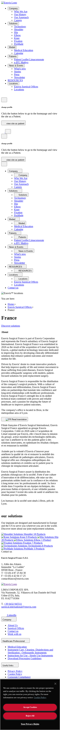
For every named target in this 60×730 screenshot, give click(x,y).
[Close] (55, 683)
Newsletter (19, 77)
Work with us (14, 634)
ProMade (18, 44)
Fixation (18, 41)
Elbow (17, 35)
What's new (20, 68)
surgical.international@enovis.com (18, 606)
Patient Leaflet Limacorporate (29, 59)
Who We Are (20, 11)
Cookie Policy (15, 674)
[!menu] (8, 131)
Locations (13, 83)
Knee (17, 38)
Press (16, 74)
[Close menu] (4, 164)
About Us (13, 625)
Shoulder (18, 29)
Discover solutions (10, 325)
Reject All (30, 716)
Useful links (8, 665)
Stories (17, 71)
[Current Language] (4, 99)
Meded (12, 47)
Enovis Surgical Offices (26, 86)
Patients (13, 56)
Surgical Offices (16, 628)
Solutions (13, 23)
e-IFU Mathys (21, 62)
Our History (20, 14)
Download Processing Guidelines (24, 658)
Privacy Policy (15, 671)
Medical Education (23, 50)
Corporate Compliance (19, 677)
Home (11, 304)
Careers (18, 20)
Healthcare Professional (14, 641)
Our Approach (21, 17)
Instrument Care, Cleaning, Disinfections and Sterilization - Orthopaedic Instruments (30, 651)
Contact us (13, 287)
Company (13, 8)
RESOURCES (15, 80)
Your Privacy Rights (30, 724)
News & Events (16, 65)
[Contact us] (2, 96)
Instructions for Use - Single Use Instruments (30, 655)
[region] (30, 704)
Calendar (18, 53)
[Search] (2, 127)
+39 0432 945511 (13, 603)
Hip (16, 32)
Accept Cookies (30, 707)
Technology (20, 26)
